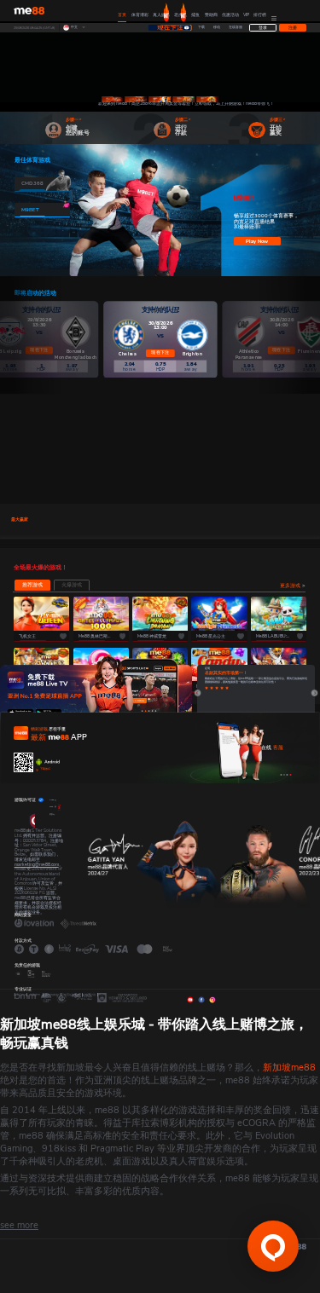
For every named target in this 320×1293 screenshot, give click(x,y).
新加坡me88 (289, 1067)
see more (19, 1225)
